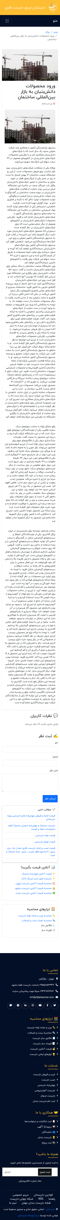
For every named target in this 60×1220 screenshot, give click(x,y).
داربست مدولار (47, 1095)
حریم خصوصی (21, 1195)
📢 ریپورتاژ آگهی (46, 1126)
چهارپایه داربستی (46, 1085)
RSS (40, 1199)
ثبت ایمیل (45, 1172)
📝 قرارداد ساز (48, 930)
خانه (56, 32)
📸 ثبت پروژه (48, 1142)
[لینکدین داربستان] (25, 1006)
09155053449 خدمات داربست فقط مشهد (33, 985)
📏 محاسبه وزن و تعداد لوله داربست (36, 915)
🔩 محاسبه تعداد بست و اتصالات (38, 920)
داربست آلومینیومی (45, 1090)
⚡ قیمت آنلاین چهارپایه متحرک (38, 873)
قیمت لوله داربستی (45, 835)
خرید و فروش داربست (44, 1074)
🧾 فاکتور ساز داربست (43, 1038)
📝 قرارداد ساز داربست (44, 1043)
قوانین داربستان (43, 1195)
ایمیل (55, 756)
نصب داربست (48, 1079)
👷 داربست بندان (46, 1137)
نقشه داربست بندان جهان (36, 1203)
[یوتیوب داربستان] (40, 1006)
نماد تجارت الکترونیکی (30, 1181)
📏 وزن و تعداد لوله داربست (41, 1027)
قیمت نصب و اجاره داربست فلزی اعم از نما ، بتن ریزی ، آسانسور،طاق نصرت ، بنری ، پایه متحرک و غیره (30, 852)
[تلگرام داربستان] (18, 1006)
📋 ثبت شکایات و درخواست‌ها (40, 1121)
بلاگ (47, 32)
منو (55, 21)
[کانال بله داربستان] (10, 1006)
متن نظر (54, 770)
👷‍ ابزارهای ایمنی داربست (42, 1054)
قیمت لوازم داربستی (45, 841)
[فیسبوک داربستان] (47, 1006)
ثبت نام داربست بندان (44, 1101)
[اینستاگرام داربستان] (32, 1006)
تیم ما (12, 1203)
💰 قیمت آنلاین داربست (42, 1049)
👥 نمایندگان (48, 1132)
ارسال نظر (50, 799)
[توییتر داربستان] (54, 1006)
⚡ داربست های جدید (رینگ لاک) (38, 878)
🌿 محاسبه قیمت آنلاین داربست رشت (35, 893)
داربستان (50, 1209)
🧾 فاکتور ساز (48, 925)
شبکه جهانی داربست (21, 1199)
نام (56, 742)
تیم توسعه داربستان (28, 1215)
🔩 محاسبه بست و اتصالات (41, 1033)
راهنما (51, 1199)
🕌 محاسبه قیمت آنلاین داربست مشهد (35, 888)
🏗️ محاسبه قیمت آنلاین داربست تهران (35, 883)
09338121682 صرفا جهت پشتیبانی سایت (33, 991)
